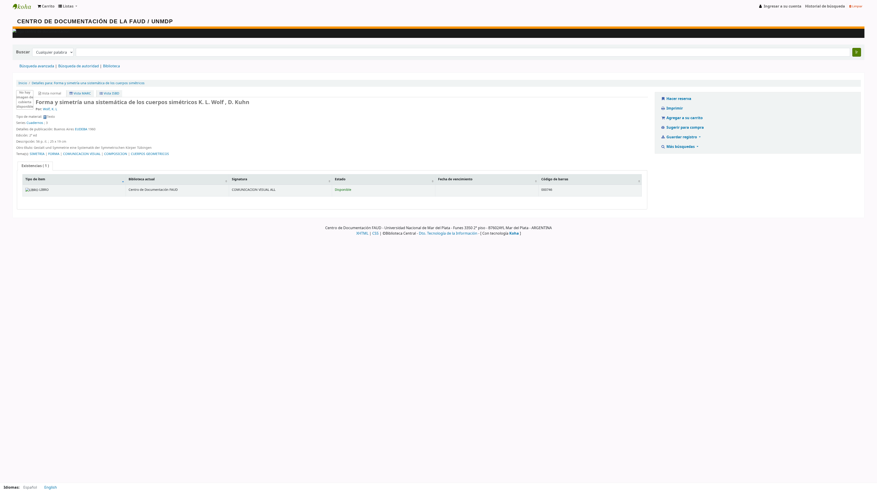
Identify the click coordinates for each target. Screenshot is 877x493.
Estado (340, 179)
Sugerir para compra (685, 127)
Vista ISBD (111, 93)
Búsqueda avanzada (36, 66)
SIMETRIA (37, 154)
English (50, 487)
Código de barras (554, 179)
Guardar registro (682, 137)
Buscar (23, 52)
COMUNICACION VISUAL (81, 154)
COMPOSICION (115, 154)
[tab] (35, 166)
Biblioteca (111, 66)
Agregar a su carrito (684, 118)
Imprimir (674, 108)
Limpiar (856, 6)
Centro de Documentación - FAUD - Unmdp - (24, 6)
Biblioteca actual (142, 179)
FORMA (53, 154)
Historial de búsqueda (825, 6)
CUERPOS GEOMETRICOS (150, 154)
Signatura (239, 179)
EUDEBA (81, 129)
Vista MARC (82, 93)
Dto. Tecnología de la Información (448, 233)
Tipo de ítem (35, 179)
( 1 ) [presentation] (35, 166)
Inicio (22, 83)
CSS (375, 233)
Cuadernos (34, 123)
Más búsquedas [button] (681, 146)
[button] (46, 6)
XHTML (362, 233)
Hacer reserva (678, 99)
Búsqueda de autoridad (78, 66)
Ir (856, 52)
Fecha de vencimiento (455, 179)
